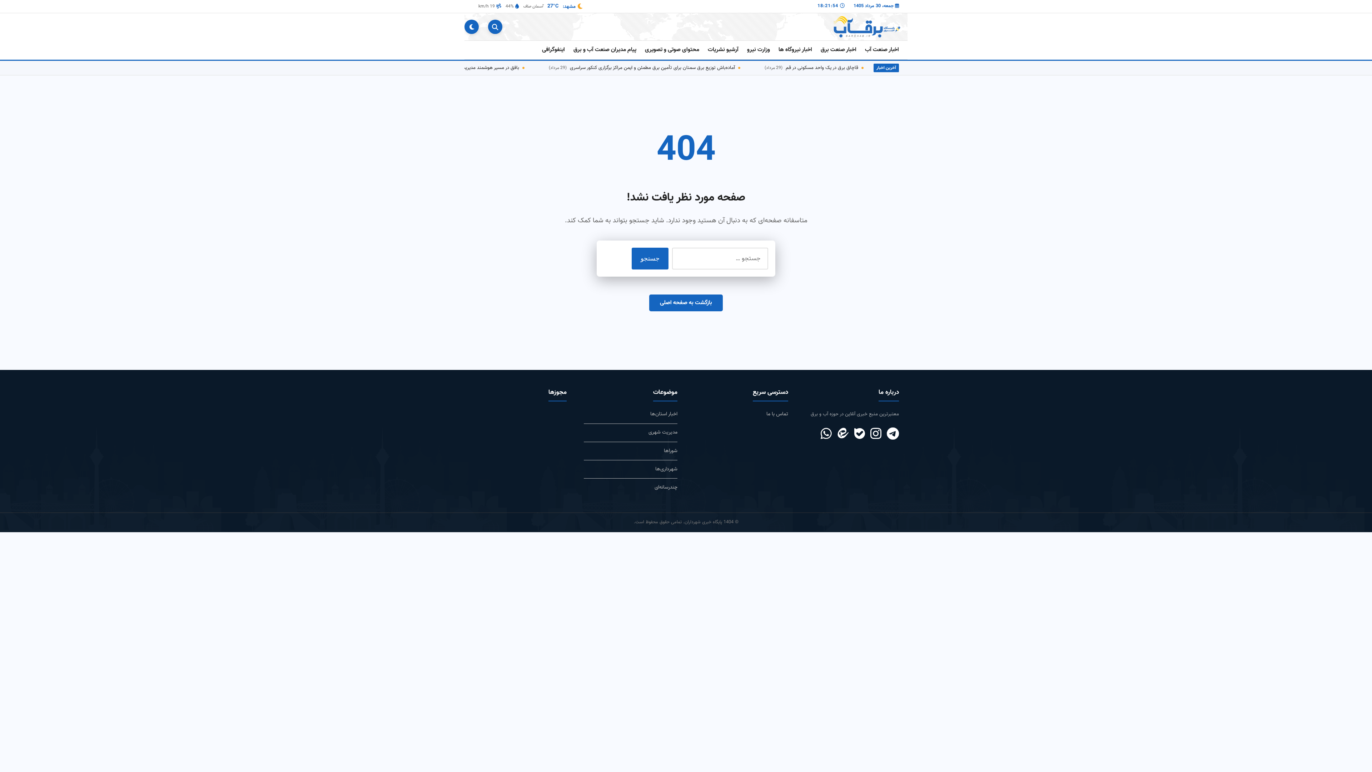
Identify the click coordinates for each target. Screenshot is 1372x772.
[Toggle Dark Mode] (471, 27)
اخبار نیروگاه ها (795, 49)
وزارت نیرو (758, 49)
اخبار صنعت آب (882, 49)
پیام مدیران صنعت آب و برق (604, 49)
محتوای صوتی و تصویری (672, 49)
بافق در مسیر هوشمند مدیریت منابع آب (479, 67)
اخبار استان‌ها (663, 414)
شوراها (670, 451)
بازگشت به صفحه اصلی (686, 302)
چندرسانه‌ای (666, 487)
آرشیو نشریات (723, 49)
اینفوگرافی (553, 49)
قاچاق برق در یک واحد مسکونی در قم (820, 67)
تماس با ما (777, 414)
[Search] (495, 27)
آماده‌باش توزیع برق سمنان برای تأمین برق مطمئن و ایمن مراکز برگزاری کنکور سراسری (651, 67)
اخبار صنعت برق (838, 49)
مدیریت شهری (662, 432)
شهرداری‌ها (666, 469)
